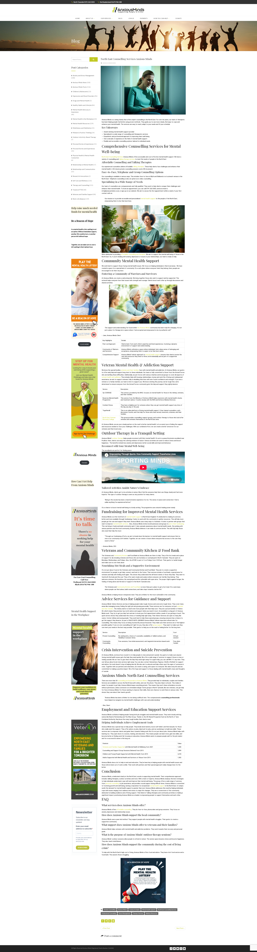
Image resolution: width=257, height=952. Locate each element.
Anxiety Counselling (109, 909)
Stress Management (124, 913)
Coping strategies (134, 909)
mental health (148, 198)
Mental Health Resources (81, 123)
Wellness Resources (151, 913)
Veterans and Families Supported (114, 747)
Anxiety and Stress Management (83, 75)
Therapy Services (138, 913)
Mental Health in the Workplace (83, 119)
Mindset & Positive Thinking (82, 133)
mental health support (152, 355)
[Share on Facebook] (102, 920)
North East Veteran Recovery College (109, 418)
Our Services (106, 18)
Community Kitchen (120, 555)
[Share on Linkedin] (109, 920)
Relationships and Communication (84, 169)
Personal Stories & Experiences (83, 144)
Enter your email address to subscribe (84, 827)
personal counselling (112, 783)
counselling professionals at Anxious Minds (132, 681)
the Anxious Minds (143, 328)
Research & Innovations (80, 176)
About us (89, 18)
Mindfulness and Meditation (82, 128)
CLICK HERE (84, 344)
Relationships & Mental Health (83, 165)
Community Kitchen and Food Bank (128, 587)
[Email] (113, 920)
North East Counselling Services (167, 909)
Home (77, 18)
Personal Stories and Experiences (84, 149)
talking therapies (138, 167)
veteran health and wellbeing (111, 377)
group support (157, 625)
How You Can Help (161, 18)
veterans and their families (130, 370)
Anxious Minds (122, 909)
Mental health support (148, 909)
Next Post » (180, 928)
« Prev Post (106, 928)
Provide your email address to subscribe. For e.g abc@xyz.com (84, 839)
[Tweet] (106, 920)
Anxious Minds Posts (80, 87)
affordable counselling (124, 809)
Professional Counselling (109, 913)
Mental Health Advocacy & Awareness (80, 111)
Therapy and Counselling (81, 185)
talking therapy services (127, 159)
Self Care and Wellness (80, 181)
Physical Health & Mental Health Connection (82, 157)
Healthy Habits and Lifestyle (82, 105)
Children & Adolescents (80, 91)
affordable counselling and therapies (133, 254)
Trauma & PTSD (78, 190)
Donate (179, 18)
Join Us (131, 18)
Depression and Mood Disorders (83, 96)
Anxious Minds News (109, 63)
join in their (176, 524)
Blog (120, 18)
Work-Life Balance (79, 199)
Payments (144, 18)
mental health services (120, 524)
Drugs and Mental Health (81, 101)
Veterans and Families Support (83, 194)
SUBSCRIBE (82, 847)
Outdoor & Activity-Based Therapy (84, 137)
